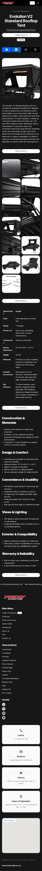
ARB (3, 686)
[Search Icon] (32, 3)
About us (5, 631)
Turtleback (6, 653)
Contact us (6, 638)
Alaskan (5, 675)
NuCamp (5, 657)
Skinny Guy (6, 671)
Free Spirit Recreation (10, 678)
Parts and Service (9, 620)
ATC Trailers (6, 693)
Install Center (7, 624)
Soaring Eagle (7, 668)
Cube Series (6, 649)
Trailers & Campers (9, 613)
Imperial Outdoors (9, 660)
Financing (5, 617)
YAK (3, 635)
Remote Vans (7, 682)
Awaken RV (6, 689)
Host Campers (7, 664)
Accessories (6, 627)
